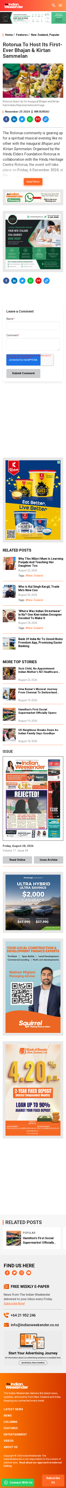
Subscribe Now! (14, 1303)
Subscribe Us (53, 1480)
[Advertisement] (33, 1177)
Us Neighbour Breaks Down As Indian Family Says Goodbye (42, 1240)
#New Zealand (34, 575)
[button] (6, 119)
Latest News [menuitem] (13, 1409)
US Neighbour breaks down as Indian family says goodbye (38, 731)
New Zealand (39, 34)
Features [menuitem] (11, 1428)
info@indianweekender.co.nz (35, 1325)
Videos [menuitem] (9, 1440)
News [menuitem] (8, 1415)
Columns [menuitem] (10, 1422)
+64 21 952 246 (23, 1315)
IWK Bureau (41, 111)
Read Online (17, 859)
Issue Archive (49, 859)
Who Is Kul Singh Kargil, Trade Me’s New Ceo (38, 588)
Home (9, 34)
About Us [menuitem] (11, 1447)
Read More (33, 181)
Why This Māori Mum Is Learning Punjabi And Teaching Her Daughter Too (40, 562)
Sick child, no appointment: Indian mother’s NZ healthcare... (39, 670)
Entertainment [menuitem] (15, 1434)
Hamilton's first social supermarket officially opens (37, 711)
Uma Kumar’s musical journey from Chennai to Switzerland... (38, 690)
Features (22, 34)
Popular (54, 34)
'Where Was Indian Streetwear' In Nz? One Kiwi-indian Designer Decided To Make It (40, 614)
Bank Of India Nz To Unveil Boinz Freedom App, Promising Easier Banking (40, 642)
